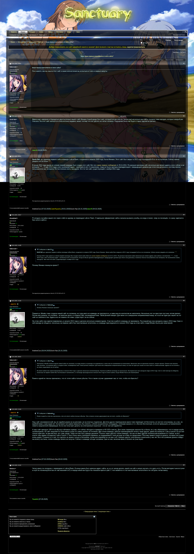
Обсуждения (22, 42)
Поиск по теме (169, 60)
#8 (184, 409)
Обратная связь (163, 536)
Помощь (168, 40)
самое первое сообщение (106, 165)
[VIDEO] (60, 526)
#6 (184, 300)
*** (50, 161)
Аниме (41, 32)
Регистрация (178, 40)
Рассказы (59, 32)
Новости (14, 32)
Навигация (42, 35)
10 (18, 102)
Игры (69, 32)
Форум (23, 32)
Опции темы (160, 60)
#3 (184, 156)
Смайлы (60, 522)
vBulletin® (97, 546)
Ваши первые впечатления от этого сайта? (99, 56)
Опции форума (32, 35)
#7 (184, 356)
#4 (184, 214)
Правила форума (63, 531)
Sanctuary (172, 536)
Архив (178, 536)
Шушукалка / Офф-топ (36, 42)
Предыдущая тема (91, 511)
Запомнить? (146, 42)
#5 (184, 245)
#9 (184, 465)
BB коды (61, 519)
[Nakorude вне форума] (18, 83)
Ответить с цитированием (178, 112)
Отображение (179, 60)
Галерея (32, 32)
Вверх (183, 506)
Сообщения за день (15, 35)
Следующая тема (103, 511)
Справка (24, 35)
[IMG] (60, 524)
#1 (184, 63)
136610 (20, 192)
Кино (78, 32)
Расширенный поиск (179, 35)
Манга (50, 32)
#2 (184, 116)
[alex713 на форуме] (17, 175)
